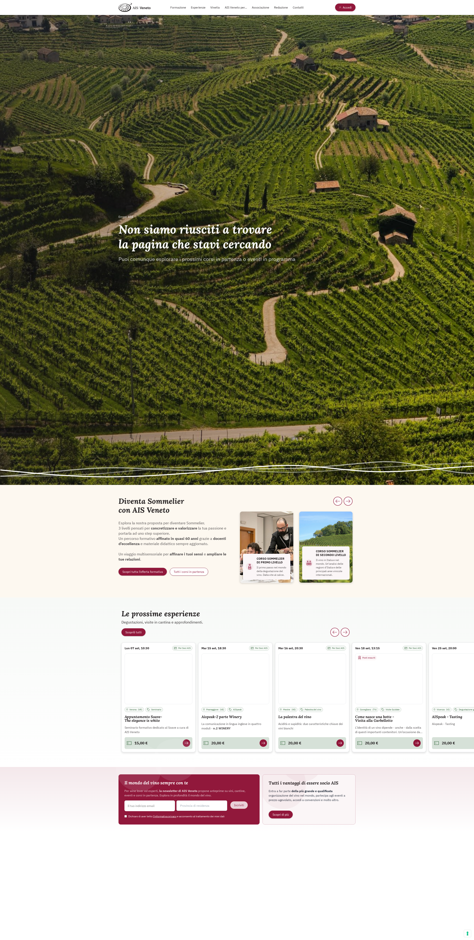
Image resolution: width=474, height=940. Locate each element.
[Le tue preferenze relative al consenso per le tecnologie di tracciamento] (467, 933)
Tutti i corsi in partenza (189, 572)
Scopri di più (281, 814)
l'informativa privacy (164, 816)
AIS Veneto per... (236, 7)
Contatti (298, 7)
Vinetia (215, 7)
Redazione (281, 7)
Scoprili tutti (133, 632)
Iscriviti (239, 805)
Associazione (260, 7)
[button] (201, 805)
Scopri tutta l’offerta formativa (142, 572)
